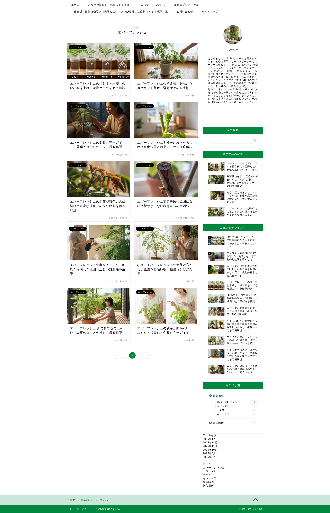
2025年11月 (210, 446)
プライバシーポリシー (80, 509)
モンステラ (236, 414)
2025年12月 (210, 442)
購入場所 (234, 422)
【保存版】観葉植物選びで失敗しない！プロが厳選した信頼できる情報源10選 (119, 11)
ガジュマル (236, 406)
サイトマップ (210, 11)
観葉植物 (234, 395)
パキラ (236, 410)
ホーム (75, 4)
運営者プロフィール (186, 4)
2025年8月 (209, 456)
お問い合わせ (185, 11)
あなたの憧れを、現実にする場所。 (110, 4)
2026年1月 (209, 438)
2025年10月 (210, 449)
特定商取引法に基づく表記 (108, 509)
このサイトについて (153, 4)
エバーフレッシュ (236, 402)
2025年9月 (209, 453)
